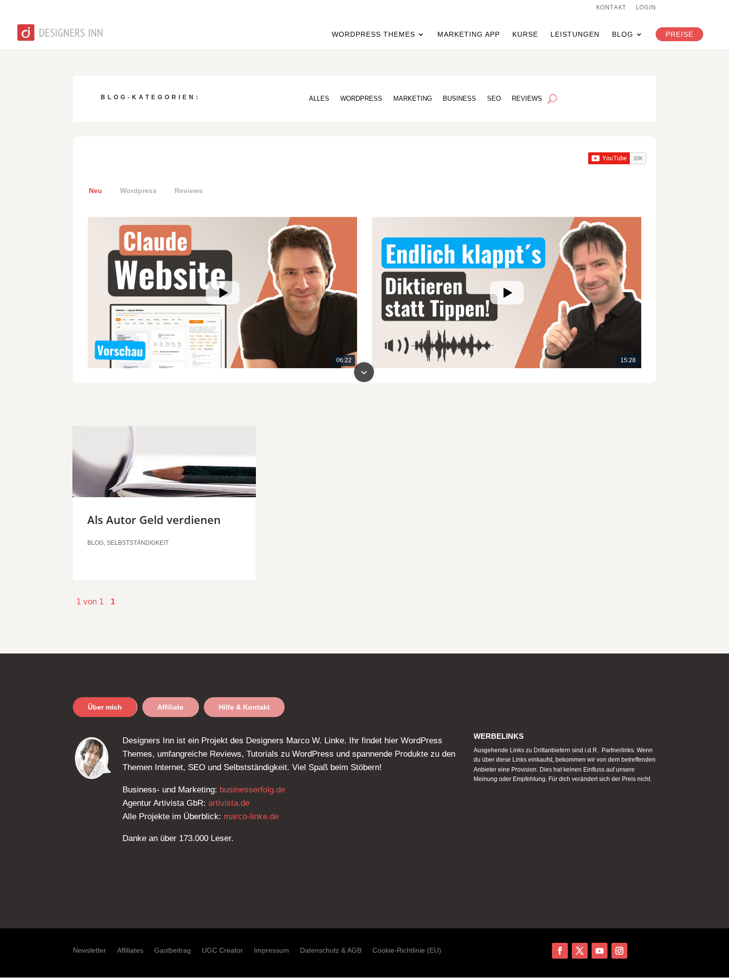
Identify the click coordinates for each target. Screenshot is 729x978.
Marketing (412, 98)
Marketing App (468, 34)
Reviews (527, 98)
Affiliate (170, 707)
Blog (622, 34)
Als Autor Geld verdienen (154, 519)
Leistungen (575, 34)
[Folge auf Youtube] (600, 951)
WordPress (361, 98)
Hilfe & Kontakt (244, 707)
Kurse (525, 34)
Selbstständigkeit (138, 542)
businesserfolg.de (252, 789)
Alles (319, 98)
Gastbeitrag (172, 950)
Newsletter (89, 950)
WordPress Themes (373, 34)
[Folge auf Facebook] (560, 951)
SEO (494, 98)
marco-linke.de (251, 816)
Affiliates (130, 950)
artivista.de (228, 803)
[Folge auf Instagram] (619, 951)
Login (646, 7)
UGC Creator (222, 950)
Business (459, 98)
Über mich (105, 707)
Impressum (271, 950)
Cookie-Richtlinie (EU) (406, 950)
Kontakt (611, 7)
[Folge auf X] (580, 951)
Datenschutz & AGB (331, 950)
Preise (679, 34)
